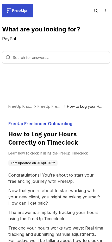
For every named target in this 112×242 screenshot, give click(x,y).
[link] (85, 106)
